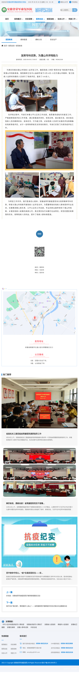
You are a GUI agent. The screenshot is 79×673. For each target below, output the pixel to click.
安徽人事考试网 (22, 627)
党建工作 (72, 19)
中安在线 (34, 627)
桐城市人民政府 (63, 624)
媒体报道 (23, 39)
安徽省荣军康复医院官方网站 (16, 2)
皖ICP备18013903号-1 (49, 663)
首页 (7, 19)
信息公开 (61, 19)
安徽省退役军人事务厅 (34, 624)
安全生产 (53, 39)
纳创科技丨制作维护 (70, 669)
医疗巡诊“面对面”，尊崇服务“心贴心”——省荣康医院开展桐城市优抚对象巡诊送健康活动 (36, 606)
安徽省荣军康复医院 (21, 663)
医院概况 (17, 19)
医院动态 (39, 19)
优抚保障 (28, 19)
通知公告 (38, 39)
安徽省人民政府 (50, 624)
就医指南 (50, 19)
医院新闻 (9, 39)
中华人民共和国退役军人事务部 (13, 624)
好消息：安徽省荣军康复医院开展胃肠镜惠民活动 (23, 596)
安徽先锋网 (11, 627)
